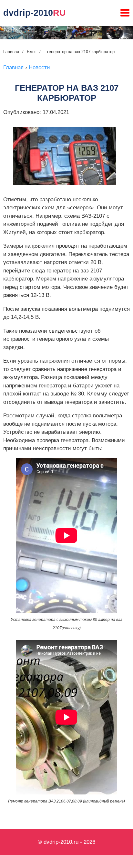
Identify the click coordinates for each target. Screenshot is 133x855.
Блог (31, 51)
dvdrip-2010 (34, 13)
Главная (11, 51)
